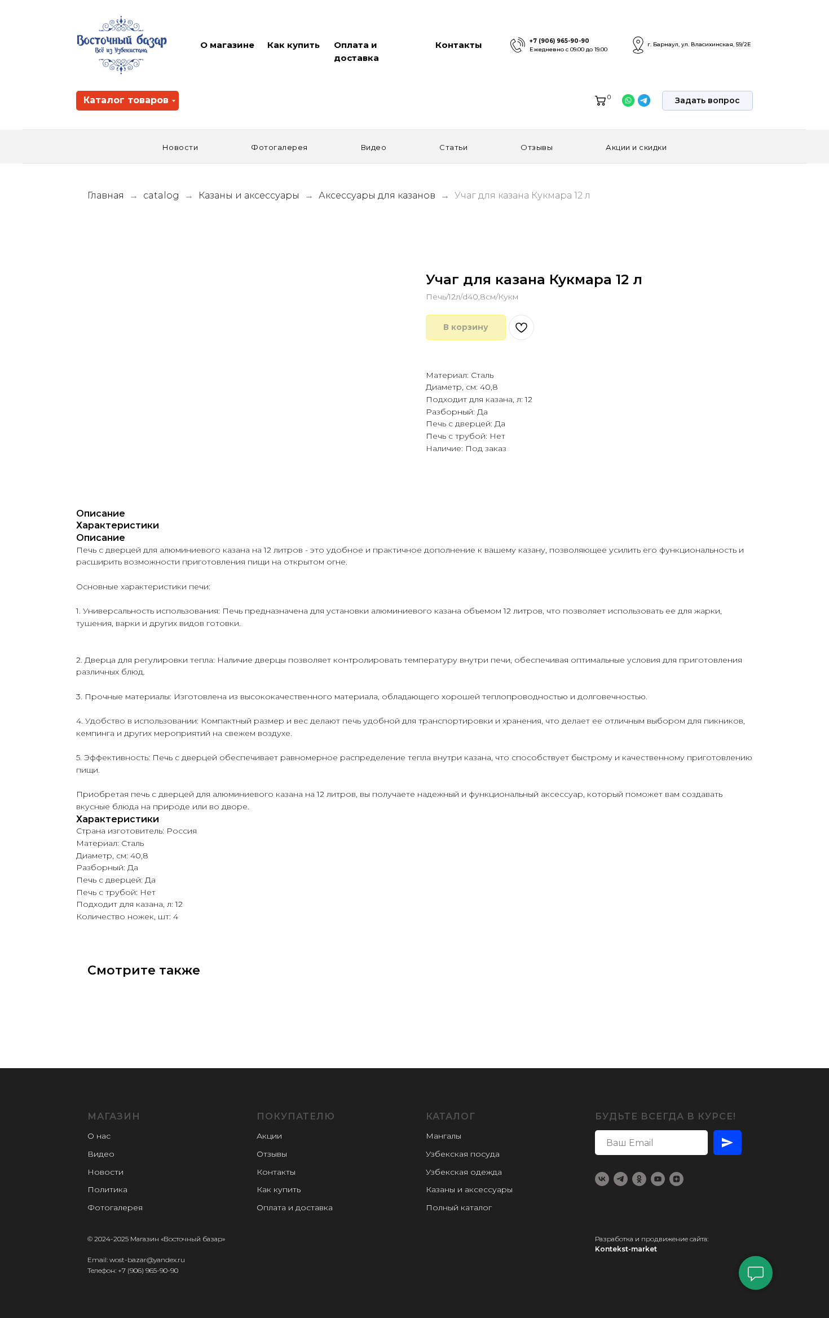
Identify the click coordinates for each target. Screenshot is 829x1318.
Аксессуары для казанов (378, 195)
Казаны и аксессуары (250, 195)
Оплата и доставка (295, 1207)
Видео (374, 147)
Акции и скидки (636, 147)
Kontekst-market (626, 1249)
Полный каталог (459, 1207)
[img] (518, 45)
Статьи (453, 147)
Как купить (293, 44)
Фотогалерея (279, 147)
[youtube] (658, 1179)
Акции (269, 1136)
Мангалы (443, 1136)
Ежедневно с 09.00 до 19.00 (568, 49)
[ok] (639, 1179)
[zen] (676, 1179)
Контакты (458, 44)
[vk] (602, 1179)
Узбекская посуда (463, 1154)
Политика (107, 1189)
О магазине (227, 44)
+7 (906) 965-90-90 (559, 41)
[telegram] (621, 1179)
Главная (105, 195)
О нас (99, 1136)
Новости (180, 147)
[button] (707, 101)
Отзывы (537, 147)
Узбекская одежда (464, 1172)
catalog (161, 195)
